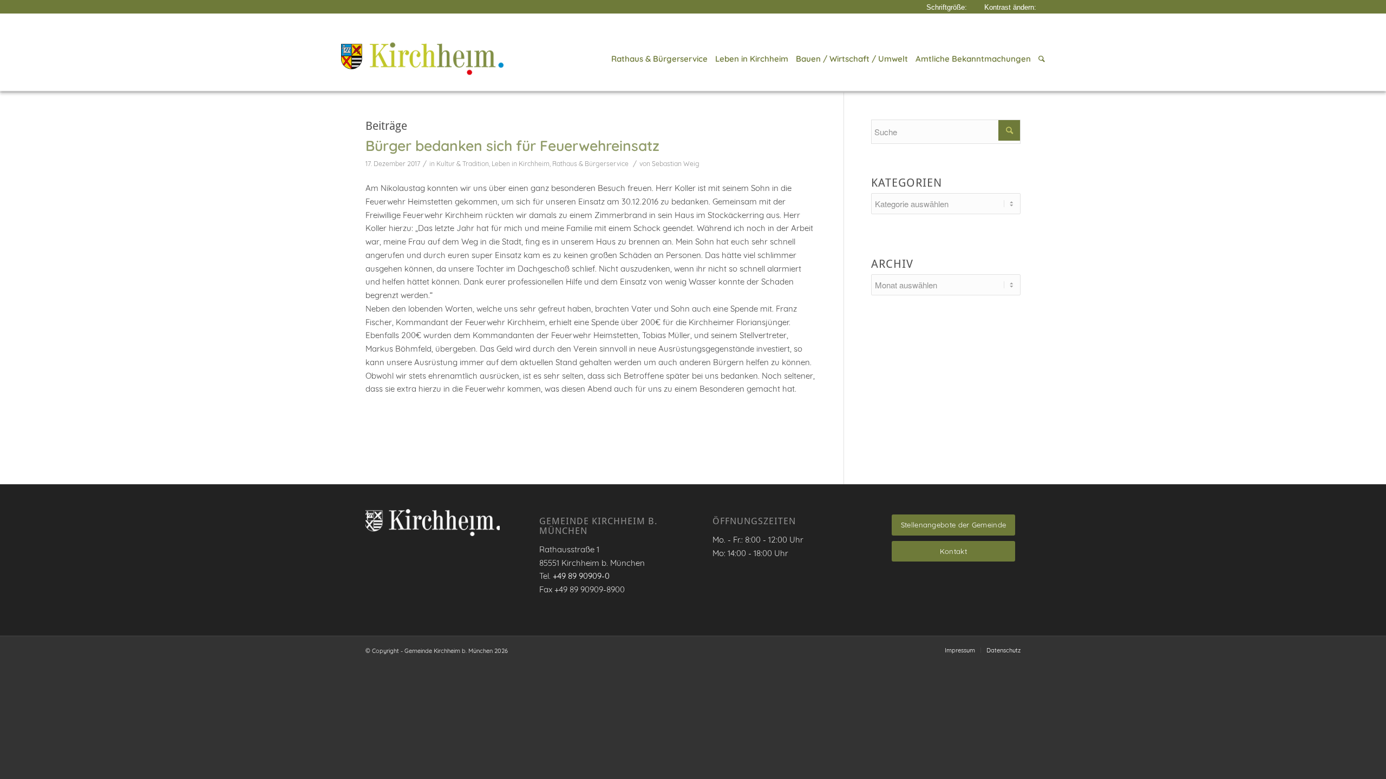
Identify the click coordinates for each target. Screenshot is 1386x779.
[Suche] (1040, 59)
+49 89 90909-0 (581, 576)
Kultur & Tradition (462, 164)
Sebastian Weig (675, 164)
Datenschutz (1003, 650)
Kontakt (953, 551)
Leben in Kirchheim (521, 164)
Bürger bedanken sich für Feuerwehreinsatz (512, 145)
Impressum (960, 650)
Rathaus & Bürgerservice (590, 164)
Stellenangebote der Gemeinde (953, 524)
